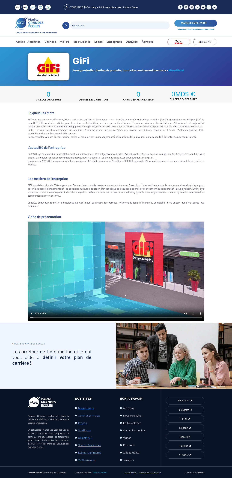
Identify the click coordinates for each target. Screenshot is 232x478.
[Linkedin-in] (197, 7)
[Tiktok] (208, 7)
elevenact (200, 472)
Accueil (20, 41)
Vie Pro (64, 41)
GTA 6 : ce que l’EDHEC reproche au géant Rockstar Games (111, 7)
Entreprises (114, 41)
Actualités (34, 41)
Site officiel (176, 70)
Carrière (50, 41)
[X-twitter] (186, 7)
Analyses (132, 41)
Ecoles (98, 41)
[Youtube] (203, 7)
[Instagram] (191, 7)
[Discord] (214, 7)
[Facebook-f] (180, 7)
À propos (147, 41)
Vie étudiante (81, 41)
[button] (34, 42)
